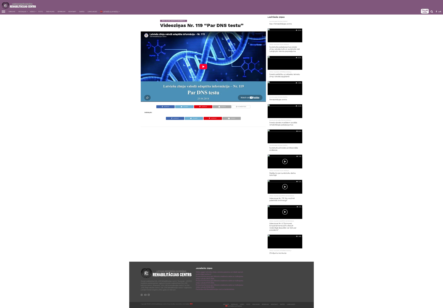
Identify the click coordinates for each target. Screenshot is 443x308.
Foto (40, 11)
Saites (81, 11)
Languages (92, 11)
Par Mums (50, 11)
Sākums (12, 11)
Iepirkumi (61, 11)
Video (32, 11)
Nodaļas (22, 11)
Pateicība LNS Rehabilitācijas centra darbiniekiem (215, 289)
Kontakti (72, 11)
